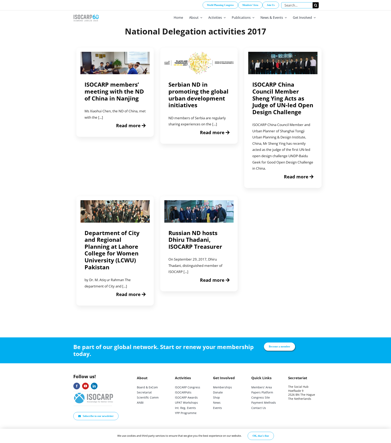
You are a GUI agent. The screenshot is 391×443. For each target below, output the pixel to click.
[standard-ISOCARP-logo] (93, 393)
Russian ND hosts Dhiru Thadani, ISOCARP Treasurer (195, 239)
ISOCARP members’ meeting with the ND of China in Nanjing (114, 91)
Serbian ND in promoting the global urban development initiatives (198, 95)
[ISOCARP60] (86, 14)
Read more (129, 125)
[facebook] (76, 386)
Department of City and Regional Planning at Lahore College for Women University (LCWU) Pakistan (112, 250)
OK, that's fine (261, 435)
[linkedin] (94, 386)
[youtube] (85, 386)
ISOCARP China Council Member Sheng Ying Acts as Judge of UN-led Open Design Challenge (282, 98)
